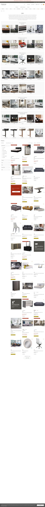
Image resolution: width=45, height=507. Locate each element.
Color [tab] (2, 162)
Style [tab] (2, 169)
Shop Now (16, 191)
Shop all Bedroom (22, 69)
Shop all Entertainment (22, 113)
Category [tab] (3, 160)
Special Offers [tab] (3, 167)
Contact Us (43, 2)
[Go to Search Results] (24, 4)
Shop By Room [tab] (3, 145)
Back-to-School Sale (24, 158)
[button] (28, 4)
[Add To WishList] (20, 146)
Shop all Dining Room (22, 98)
